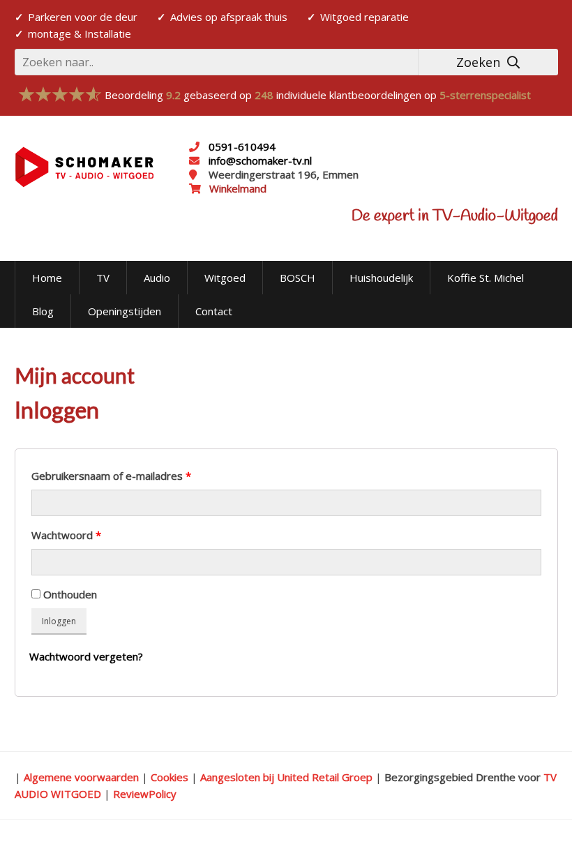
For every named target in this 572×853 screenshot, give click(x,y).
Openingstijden (124, 311)
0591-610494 (242, 146)
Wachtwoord (66, 535)
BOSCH (297, 278)
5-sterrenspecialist (485, 95)
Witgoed (225, 278)
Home (47, 278)
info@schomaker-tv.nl (259, 160)
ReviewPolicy (144, 794)
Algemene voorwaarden (81, 777)
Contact (213, 311)
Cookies (169, 777)
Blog (43, 311)
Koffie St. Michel (485, 278)
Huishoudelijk (381, 278)
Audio (157, 278)
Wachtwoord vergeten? (86, 656)
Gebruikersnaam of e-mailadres (111, 476)
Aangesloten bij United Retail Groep (286, 777)
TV (103, 278)
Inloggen (59, 621)
